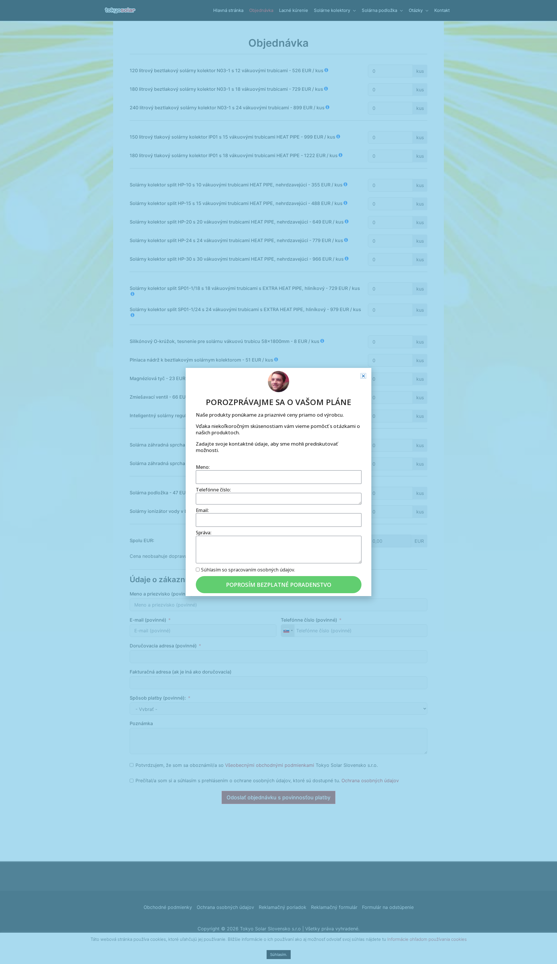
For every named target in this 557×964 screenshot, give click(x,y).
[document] (278, 482)
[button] (363, 376)
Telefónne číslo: (213, 490)
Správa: (203, 533)
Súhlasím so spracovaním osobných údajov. (248, 570)
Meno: (203, 467)
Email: (202, 510)
